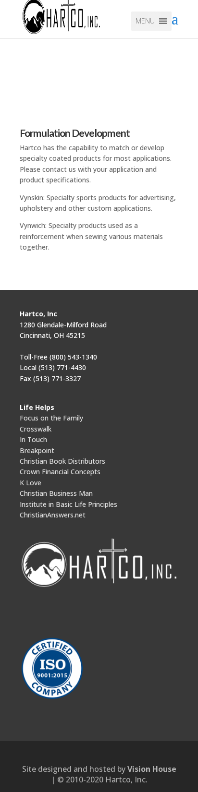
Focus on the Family (51, 417)
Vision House (151, 769)
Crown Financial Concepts (60, 471)
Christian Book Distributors (62, 461)
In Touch (33, 439)
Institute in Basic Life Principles (68, 504)
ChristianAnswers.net (53, 514)
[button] (145, 21)
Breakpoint (37, 450)
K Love (30, 482)
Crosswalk (35, 428)
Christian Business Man (56, 493)
